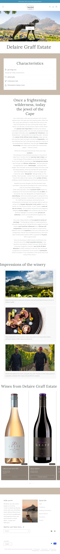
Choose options (42, 477)
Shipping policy (35, 550)
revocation (42, 517)
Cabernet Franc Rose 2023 (10, 468)
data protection (43, 513)
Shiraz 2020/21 (35, 468)
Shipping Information (45, 510)
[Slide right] (33, 483)
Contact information (44, 550)
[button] (3, 6)
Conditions (42, 507)
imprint (41, 520)
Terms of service (52, 549)
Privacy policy (44, 549)
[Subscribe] (28, 531)
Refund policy (37, 549)
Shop (30, 28)
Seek (40, 504)
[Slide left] (26, 483)
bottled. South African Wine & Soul (15, 549)
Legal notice (53, 550)
